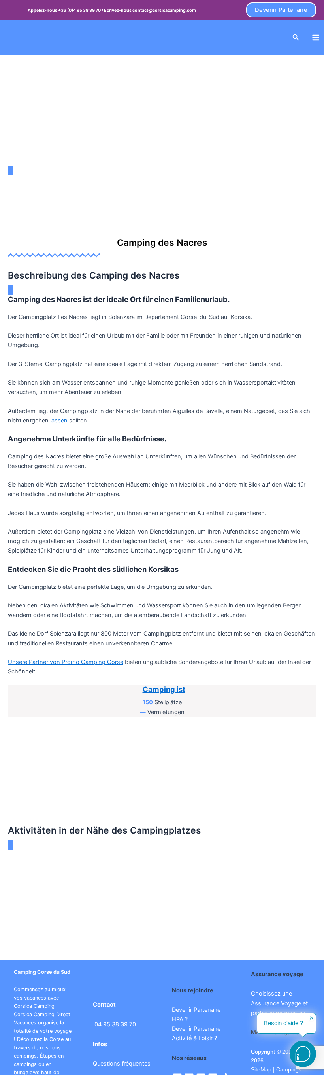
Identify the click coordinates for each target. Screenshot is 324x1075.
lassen (59, 420)
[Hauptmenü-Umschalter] (315, 37)
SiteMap (261, 1069)
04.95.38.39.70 (115, 1024)
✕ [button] (311, 1018)
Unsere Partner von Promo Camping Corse (65, 662)
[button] (281, 10)
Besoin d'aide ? (283, 1023)
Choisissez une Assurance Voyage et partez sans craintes (279, 1003)
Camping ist (164, 689)
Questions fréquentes (122, 1063)
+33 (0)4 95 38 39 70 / (81, 10)
